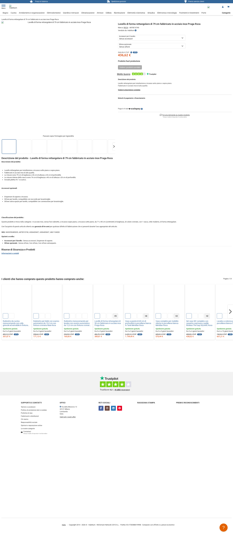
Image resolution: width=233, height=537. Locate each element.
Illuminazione (119, 13)
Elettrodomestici (54, 13)
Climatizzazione (87, 13)
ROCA (126, 28)
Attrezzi (100, 13)
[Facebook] (101, 408)
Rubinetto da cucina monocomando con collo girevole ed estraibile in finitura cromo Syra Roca (15, 323)
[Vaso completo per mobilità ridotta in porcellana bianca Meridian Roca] (169, 299)
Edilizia (109, 13)
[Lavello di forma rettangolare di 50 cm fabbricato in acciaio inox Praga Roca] (108, 299)
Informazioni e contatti (10, 253)
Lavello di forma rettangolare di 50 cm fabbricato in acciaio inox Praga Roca (108, 323)
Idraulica (151, 13)
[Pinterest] (119, 408)
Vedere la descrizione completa (129, 90)
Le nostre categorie (28, 429)
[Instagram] (107, 408)
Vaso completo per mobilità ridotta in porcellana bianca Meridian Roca (167, 323)
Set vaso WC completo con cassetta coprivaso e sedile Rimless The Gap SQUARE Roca (199, 323)
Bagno (5, 13)
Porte (203, 13)
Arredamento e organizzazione (31, 13)
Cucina (13, 13)
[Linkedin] (113, 408)
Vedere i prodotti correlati (129, 67)
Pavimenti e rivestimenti (189, 13)
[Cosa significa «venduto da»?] (135, 30)
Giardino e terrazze (71, 13)
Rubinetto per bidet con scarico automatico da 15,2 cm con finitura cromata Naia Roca (46, 323)
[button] (114, 146)
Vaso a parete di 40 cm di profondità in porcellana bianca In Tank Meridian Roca (138, 323)
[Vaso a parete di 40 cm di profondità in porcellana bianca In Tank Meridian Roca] (139, 299)
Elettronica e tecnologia (167, 13)
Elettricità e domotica (136, 13)
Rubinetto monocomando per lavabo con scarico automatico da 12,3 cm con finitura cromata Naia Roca (77, 323)
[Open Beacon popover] (224, 528)
